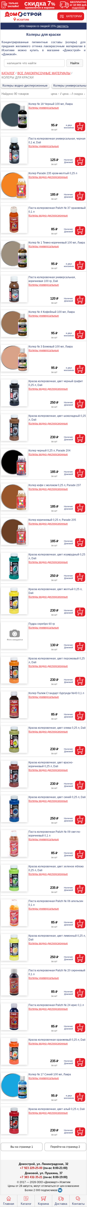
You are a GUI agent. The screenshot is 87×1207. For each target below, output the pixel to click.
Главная (8, 1203)
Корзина (43, 1203)
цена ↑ (55, 93)
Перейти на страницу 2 (65, 1146)
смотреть (62, 26)
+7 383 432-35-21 (31, 1177)
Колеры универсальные (44, 107)
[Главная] (23, 14)
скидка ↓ (79, 93)
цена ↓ (66, 93)
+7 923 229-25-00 (31, 1168)
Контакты (78, 1203)
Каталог (26, 1203)
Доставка (61, 1203)
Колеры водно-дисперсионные (25, 85)
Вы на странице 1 (21, 1146)
